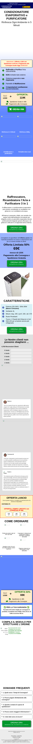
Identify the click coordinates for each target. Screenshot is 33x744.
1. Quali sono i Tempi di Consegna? (15, 692)
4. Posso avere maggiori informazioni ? (16, 712)
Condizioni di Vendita (16, 737)
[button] (16, 693)
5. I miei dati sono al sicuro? (13, 717)
